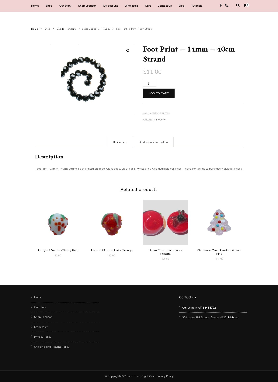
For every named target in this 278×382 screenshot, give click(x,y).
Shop (49, 5)
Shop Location (87, 5)
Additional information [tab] (154, 142)
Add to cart (159, 93)
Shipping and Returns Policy (51, 346)
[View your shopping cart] (245, 5)
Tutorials (196, 5)
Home (35, 5)
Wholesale (131, 5)
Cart (148, 5)
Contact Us (165, 5)
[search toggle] (238, 5)
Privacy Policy (42, 336)
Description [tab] (120, 142)
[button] (128, 50)
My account (110, 5)
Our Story (65, 5)
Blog (181, 5)
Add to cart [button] (58, 221)
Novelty (160, 119)
